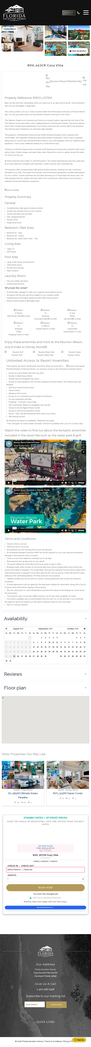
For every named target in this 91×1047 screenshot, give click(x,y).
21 (38, 652)
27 (22, 656)
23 (45, 652)
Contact (68, 13)
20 (34, 652)
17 (49, 647)
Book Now (45, 887)
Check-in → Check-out (21, 865)
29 (30, 656)
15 (41, 647)
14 (38, 647)
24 (49, 652)
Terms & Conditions (53, 1041)
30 (6, 661)
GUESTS (12, 875)
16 (45, 647)
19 (57, 647)
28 (26, 656)
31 (10, 661)
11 (53, 642)
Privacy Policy (69, 1041)
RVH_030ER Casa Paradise (68, 793)
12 (57, 642)
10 (49, 642)
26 (18, 656)
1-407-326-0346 (45, 989)
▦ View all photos (78, 51)
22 (41, 652)
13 (34, 647)
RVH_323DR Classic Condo (23, 793)
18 (53, 647)
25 (14, 656)
